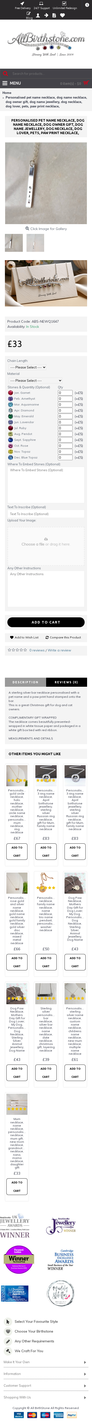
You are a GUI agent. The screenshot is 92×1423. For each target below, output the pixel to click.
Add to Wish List (27, 637)
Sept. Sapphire (25, 440)
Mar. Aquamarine (26, 404)
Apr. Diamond (24, 410)
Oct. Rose (21, 445)
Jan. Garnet (22, 392)
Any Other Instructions (24, 568)
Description (26, 682)
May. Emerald (24, 416)
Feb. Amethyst (24, 398)
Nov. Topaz (22, 451)
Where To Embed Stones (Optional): (34, 464)
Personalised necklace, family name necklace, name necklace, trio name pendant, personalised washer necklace (46, 914)
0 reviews (37, 650)
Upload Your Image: (21, 520)
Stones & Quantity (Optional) (29, 387)
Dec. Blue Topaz (26, 457)
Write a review (59, 650)
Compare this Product (65, 637)
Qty (60, 387)
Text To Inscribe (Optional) (26, 507)
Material (13, 374)
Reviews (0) (66, 682)
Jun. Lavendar (24, 422)
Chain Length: (17, 361)
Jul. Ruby (20, 428)
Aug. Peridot (23, 434)
